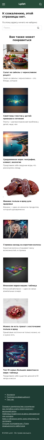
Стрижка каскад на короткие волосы (22, 245)
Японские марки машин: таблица (20, 285)
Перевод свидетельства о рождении (18, 406)
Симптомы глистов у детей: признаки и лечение (17, 117)
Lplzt (22, 3)
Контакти (11, 395)
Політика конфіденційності (18, 397)
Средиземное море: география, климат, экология (19, 160)
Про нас (10, 399)
